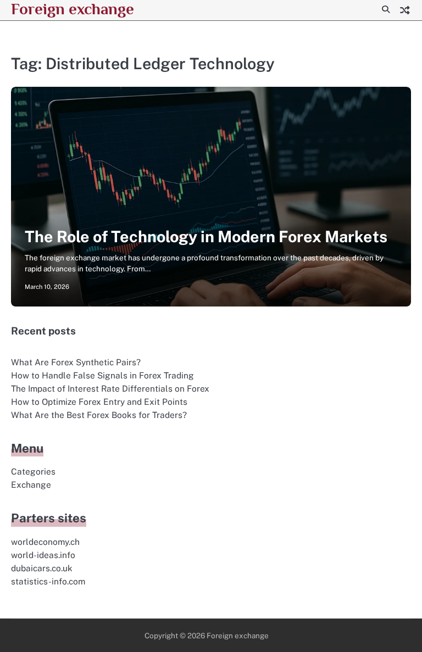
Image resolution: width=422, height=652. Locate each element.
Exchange (31, 484)
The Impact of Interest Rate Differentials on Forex (110, 388)
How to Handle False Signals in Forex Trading (102, 375)
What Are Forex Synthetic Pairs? (76, 362)
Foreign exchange (72, 9)
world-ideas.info (43, 555)
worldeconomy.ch (45, 542)
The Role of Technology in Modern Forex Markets (206, 236)
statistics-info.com (48, 581)
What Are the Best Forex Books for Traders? (99, 415)
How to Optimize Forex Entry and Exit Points (99, 401)
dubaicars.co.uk (42, 568)
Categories (33, 471)
